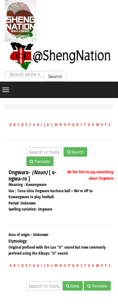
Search (55, 76)
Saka (74, 285)
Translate (41, 161)
